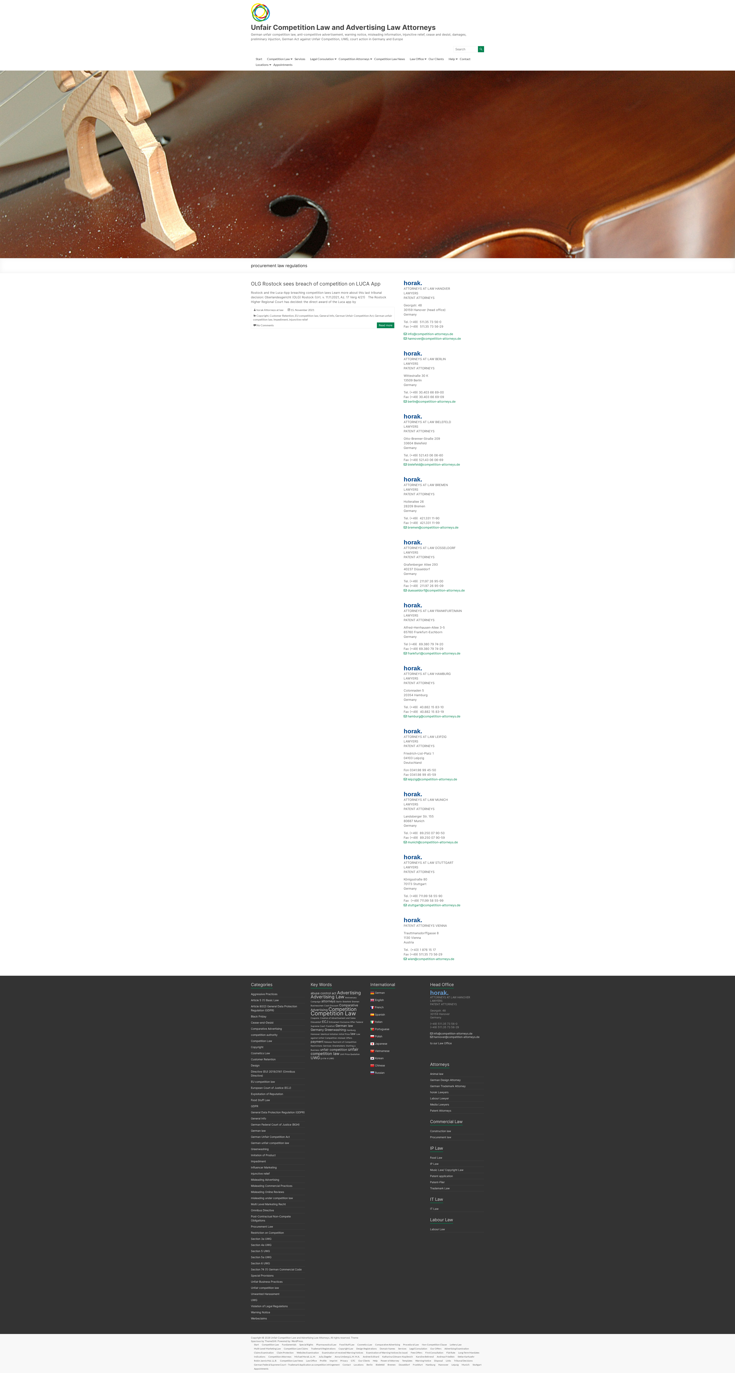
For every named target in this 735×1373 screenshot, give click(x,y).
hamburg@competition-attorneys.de (433, 716)
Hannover (315, 1034)
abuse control (321, 993)
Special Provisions (262, 1275)
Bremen (355, 1001)
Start (259, 59)
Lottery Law (455, 1344)
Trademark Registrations (323, 1348)
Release (328, 1042)
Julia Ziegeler (325, 1356)
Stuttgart (477, 1364)
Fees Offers (416, 1352)
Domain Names (387, 1348)
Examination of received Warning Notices (342, 1352)
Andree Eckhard (371, 1356)
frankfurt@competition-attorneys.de (433, 653)
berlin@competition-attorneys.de (431, 401)
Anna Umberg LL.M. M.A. (347, 1356)
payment (317, 1041)
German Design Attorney (445, 1080)
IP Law (434, 1163)
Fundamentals (289, 1344)
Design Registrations (366, 1348)
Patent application (441, 1176)
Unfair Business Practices (267, 1281)
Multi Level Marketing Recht (268, 1204)
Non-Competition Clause (434, 1344)
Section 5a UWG (261, 1257)
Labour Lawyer (439, 1098)
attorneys (328, 1001)
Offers (349, 1038)
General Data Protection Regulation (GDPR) (278, 1112)
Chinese (380, 1065)
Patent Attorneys (440, 1110)
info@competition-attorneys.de (430, 334)
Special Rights (306, 1344)
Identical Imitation (329, 1034)
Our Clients (436, 59)
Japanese (381, 1043)
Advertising (349, 992)
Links (448, 1360)
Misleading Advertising (265, 1179)
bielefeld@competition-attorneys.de (433, 464)
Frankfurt (330, 1026)
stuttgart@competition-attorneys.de (433, 905)
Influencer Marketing (264, 1167)
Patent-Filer (437, 1182)
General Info (326, 315)
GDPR (254, 1106)
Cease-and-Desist (262, 1022)
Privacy (344, 1360)
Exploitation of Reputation (267, 1094)
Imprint (333, 1360)
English (379, 1000)
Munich (466, 1364)
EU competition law (306, 315)
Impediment (281, 319)
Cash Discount (331, 1005)
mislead (341, 1038)
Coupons (315, 1018)
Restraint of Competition (344, 1042)
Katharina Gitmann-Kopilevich (397, 1356)
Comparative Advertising (266, 1028)
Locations (262, 64)
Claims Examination (264, 1352)
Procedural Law (411, 1344)
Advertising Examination (456, 1348)
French (379, 1007)
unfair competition (333, 1050)
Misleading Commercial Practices (271, 1185)
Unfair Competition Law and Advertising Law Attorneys (343, 27)
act (334, 993)
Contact (465, 59)
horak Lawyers (439, 1092)
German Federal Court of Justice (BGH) (275, 1124)
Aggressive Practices (264, 994)
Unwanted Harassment (265, 1293)
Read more (385, 325)
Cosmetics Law (260, 1053)
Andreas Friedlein (446, 1356)
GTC (353, 1360)
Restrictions (316, 1046)
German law (258, 1130)
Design (255, 1065)
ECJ (325, 1022)
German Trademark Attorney (448, 1086)
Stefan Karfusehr (466, 1356)
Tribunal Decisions (463, 1360)
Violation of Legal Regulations (269, 1306)
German (380, 992)
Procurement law (440, 1137)
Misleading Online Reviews (267, 1192)
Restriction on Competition (267, 1232)
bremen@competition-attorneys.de (432, 527)
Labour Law (437, 1229)
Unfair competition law (265, 1287)
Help (452, 59)
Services (300, 59)
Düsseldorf (316, 1022)
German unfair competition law (270, 1143)
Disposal (438, 1360)
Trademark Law (440, 1188)
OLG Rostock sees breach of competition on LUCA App (316, 284)
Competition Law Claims (296, 1348)
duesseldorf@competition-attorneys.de (436, 590)
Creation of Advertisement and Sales (338, 1018)
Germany (317, 1030)
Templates (407, 1360)
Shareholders (338, 1046)
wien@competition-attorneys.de (430, 959)
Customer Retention (282, 315)
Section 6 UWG (260, 1263)
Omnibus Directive (262, 1210)
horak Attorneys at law (269, 310)
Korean (379, 1058)
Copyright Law (346, 1348)
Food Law (436, 1157)
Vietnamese (382, 1050)
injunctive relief (298, 319)
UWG (254, 1300)
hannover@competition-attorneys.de (434, 338)
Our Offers (435, 1348)
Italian (378, 1021)
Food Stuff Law (260, 1100)
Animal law (436, 1073)
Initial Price (344, 1034)
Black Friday (258, 1016)
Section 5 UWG (260, 1251)
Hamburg (351, 1030)
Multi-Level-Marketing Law (267, 1348)
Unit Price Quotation (350, 1054)
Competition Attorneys (354, 59)
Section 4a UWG (261, 1245)
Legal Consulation (322, 59)
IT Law (434, 1208)
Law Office (417, 59)
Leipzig (455, 1364)
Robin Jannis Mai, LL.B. (265, 1360)
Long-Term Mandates (468, 1352)
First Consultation (434, 1352)
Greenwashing (260, 1149)
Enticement (334, 1022)
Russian (379, 1072)
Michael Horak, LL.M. (305, 1356)
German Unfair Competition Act (354, 315)
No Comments (265, 325)
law (352, 1034)
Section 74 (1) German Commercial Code (276, 1269)
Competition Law (278, 59)
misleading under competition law (272, 1198)
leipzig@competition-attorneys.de (432, 779)
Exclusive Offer (347, 1022)
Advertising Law (327, 996)
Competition (342, 1009)
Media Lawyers (439, 1104)
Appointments (282, 64)
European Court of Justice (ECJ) (271, 1087)
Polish (378, 1036)
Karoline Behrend (425, 1356)
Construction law (440, 1131)
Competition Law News (389, 59)
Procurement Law (262, 1226)
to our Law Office (441, 1043)
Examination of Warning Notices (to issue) (387, 1352)
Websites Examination (308, 1352)
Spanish (380, 1014)
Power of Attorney (390, 1360)
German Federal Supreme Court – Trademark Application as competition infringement (297, 1364)
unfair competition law (334, 1051)
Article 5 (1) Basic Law (265, 1000)
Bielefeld (347, 1001)
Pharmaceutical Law (326, 1344)
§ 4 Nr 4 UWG (327, 1058)
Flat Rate (450, 1352)
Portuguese (382, 1029)
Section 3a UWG (261, 1238)
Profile (323, 1360)
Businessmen (317, 1005)
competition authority (264, 1034)
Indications (259, 1356)
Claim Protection (285, 1352)
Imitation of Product (263, 1155)
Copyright (262, 315)
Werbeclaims (259, 1318)
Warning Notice (260, 1312)
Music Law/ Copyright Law (446, 1169)
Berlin (339, 1001)
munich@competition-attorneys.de (432, 842)
